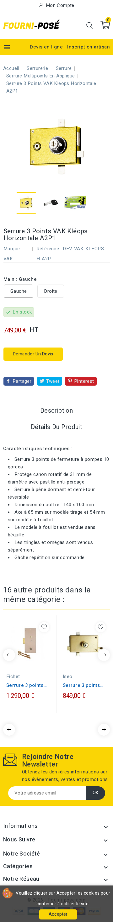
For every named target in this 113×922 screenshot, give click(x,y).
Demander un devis (33, 354)
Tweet (53, 381)
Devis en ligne (46, 46)
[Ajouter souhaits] (44, 627)
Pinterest (84, 381)
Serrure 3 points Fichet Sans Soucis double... (28, 685)
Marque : (12, 248)
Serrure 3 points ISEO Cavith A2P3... (84, 685)
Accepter (58, 914)
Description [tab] (56, 410)
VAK (8, 258)
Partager (22, 381)
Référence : (49, 248)
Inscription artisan (88, 46)
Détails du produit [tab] (56, 427)
